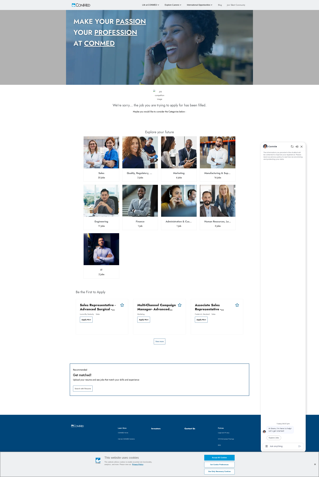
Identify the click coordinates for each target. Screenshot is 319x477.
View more (159, 341)
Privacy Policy (137, 464)
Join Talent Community (236, 4)
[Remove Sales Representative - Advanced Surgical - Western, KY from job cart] (81, 328)
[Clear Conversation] (292, 146)
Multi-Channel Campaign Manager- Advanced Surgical (156, 307)
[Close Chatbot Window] (301, 146)
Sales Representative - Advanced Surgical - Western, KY (98, 307)
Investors (155, 428)
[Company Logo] (77, 5)
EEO (219, 445)
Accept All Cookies (219, 458)
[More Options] (266, 446)
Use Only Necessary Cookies (219, 471)
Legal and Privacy (223, 433)
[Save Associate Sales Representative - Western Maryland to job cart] (237, 305)
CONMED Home (123, 433)
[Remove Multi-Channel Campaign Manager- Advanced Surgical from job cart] (138, 328)
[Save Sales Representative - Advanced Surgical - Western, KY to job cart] (122, 305)
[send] (299, 446)
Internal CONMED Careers (126, 439)
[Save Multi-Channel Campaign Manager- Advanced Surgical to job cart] (180, 305)
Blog (220, 4)
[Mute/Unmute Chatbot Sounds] (297, 146)
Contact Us (190, 428)
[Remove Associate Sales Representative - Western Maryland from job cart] (196, 328)
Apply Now (86, 319)
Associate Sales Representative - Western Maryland (210, 307)
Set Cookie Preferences (219, 465)
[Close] (315, 464)
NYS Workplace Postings (226, 439)
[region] (283, 296)
